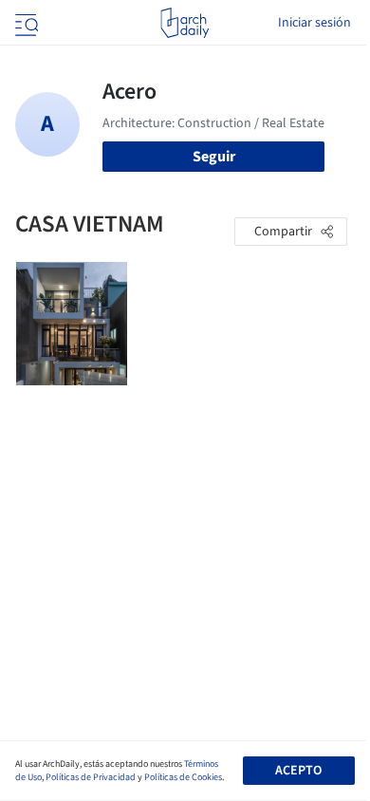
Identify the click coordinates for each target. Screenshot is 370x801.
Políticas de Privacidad (91, 777)
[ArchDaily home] (184, 23)
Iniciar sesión (314, 22)
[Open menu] (24, 22)
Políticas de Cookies (183, 777)
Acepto (298, 770)
